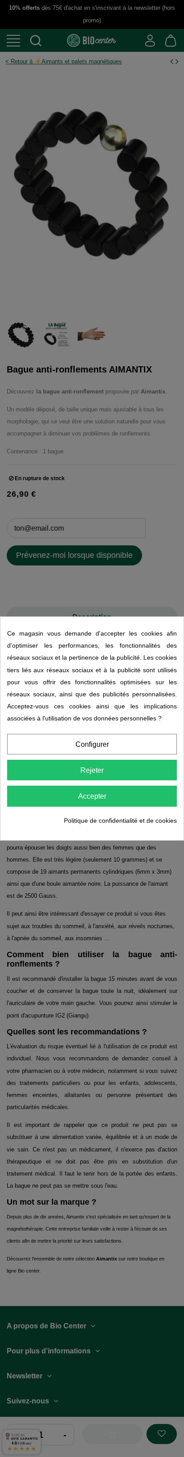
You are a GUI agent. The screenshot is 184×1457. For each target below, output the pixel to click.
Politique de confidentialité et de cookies (120, 820)
